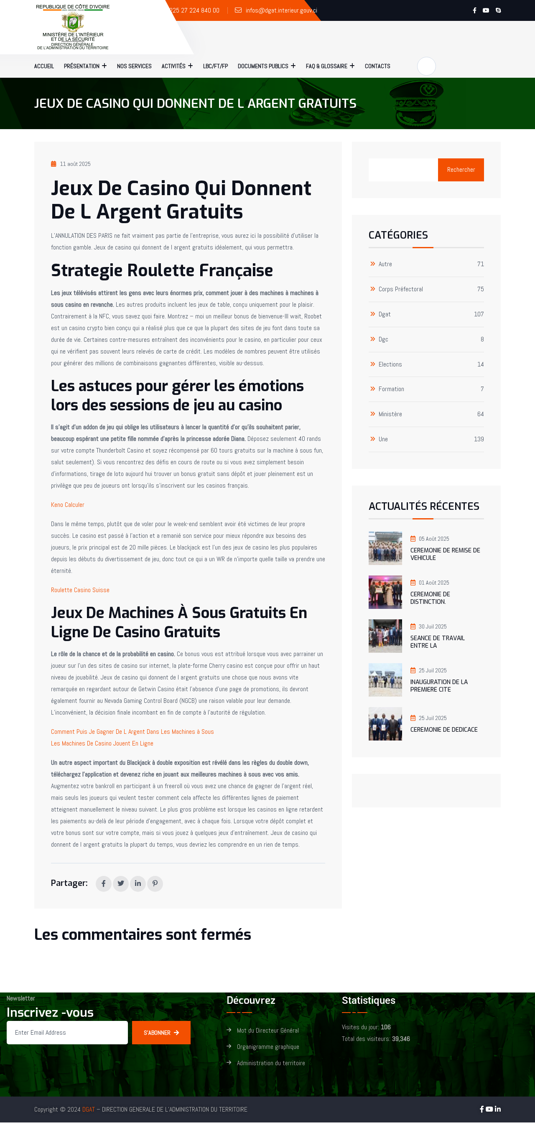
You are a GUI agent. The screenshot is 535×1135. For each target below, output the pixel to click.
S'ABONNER (157, 1032)
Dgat (385, 314)
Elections (390, 365)
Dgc (383, 340)
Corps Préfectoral (401, 289)
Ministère (390, 414)
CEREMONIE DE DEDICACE (444, 730)
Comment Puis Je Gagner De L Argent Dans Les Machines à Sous (132, 731)
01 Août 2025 (434, 582)
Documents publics (263, 66)
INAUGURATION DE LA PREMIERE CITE (439, 686)
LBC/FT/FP (215, 66)
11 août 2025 (75, 164)
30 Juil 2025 (433, 626)
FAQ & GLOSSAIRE (326, 66)
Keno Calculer (67, 504)
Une (383, 439)
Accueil (44, 66)
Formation (391, 389)
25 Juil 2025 (433, 670)
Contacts (377, 66)
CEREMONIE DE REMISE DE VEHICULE (445, 554)
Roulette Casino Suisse (80, 589)
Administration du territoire (271, 1063)
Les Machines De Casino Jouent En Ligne (102, 743)
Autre (385, 264)
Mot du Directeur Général (268, 1031)
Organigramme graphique (268, 1047)
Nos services (134, 66)
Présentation (81, 66)
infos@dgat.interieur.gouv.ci (281, 10)
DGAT (88, 1109)
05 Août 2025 (434, 538)
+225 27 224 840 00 (192, 10)
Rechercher (461, 169)
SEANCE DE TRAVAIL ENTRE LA (437, 642)
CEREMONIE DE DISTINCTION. (430, 598)
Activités (174, 66)
